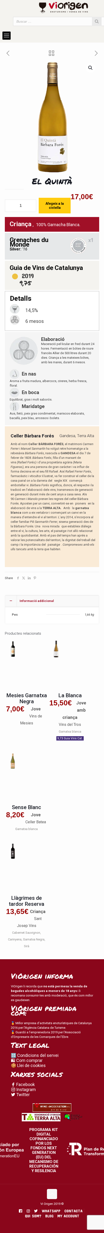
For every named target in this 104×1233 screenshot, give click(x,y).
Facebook (25, 1084)
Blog (49, 1216)
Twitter (22, 1094)
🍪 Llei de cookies (28, 1065)
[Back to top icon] (52, 1194)
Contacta (73, 1210)
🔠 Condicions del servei (35, 1055)
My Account (68, 1216)
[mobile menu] (6, 36)
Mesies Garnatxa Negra (26, 698)
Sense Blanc (26, 807)
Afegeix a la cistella (54, 206)
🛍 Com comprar (27, 1060)
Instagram (25, 1089)
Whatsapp (51, 1210)
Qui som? (33, 1216)
